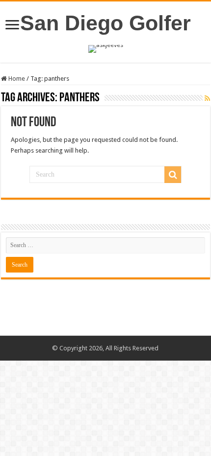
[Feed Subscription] (207, 98)
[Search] (172, 174)
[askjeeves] (105, 48)
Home (16, 78)
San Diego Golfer (105, 23)
